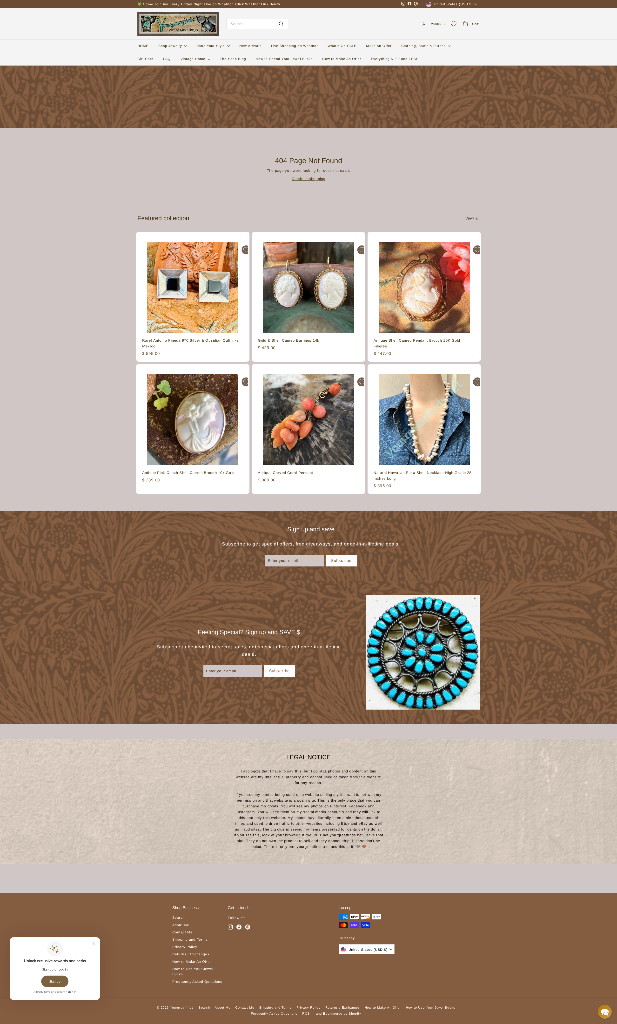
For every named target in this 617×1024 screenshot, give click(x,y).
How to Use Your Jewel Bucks (192, 971)
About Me (180, 925)
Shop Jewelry (170, 46)
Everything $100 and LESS (394, 59)
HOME (143, 46)
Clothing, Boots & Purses (424, 46)
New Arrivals (250, 46)
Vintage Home (194, 59)
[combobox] (257, 24)
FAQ (167, 59)
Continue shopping (308, 179)
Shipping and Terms (190, 939)
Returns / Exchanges (190, 954)
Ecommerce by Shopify (342, 1013)
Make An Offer (379, 46)
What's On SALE (342, 46)
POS (306, 1013)
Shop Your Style (211, 46)
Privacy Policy (184, 947)
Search (178, 917)
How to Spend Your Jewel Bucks (284, 59)
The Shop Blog (233, 59)
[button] (605, 1012)
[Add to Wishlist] (246, 250)
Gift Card (145, 59)
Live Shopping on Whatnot (294, 46)
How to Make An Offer (341, 59)
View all (472, 218)
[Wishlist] (453, 23)
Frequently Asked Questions (197, 982)
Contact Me (182, 932)
